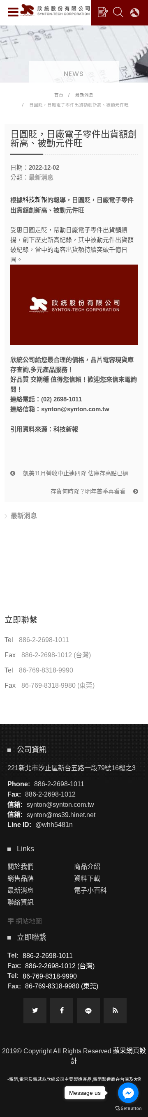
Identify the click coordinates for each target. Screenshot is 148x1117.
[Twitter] (34, 1010)
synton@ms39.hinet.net (61, 814)
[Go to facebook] (128, 1092)
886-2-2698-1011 (44, 639)
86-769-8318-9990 (46, 670)
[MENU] (13, 12)
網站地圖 (29, 921)
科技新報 (35, 199)
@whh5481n (54, 824)
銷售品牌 (20, 878)
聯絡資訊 (20, 902)
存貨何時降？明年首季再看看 (89, 491)
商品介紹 (87, 866)
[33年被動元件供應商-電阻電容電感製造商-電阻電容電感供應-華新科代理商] (74, 53)
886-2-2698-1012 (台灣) (56, 655)
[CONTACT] (102, 11)
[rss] (115, 1010)
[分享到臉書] (61, 1010)
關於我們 (20, 866)
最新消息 (84, 94)
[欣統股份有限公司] (55, 10)
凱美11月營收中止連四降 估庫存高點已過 (74, 473)
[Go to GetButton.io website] (128, 1108)
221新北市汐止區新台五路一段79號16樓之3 (71, 767)
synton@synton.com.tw (60, 804)
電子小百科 (90, 890)
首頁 (58, 94)
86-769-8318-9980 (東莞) (58, 685)
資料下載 (87, 878)
